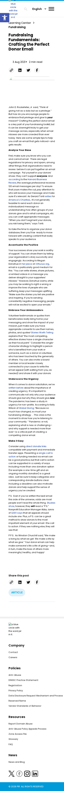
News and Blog (17, 761)
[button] (4, 17)
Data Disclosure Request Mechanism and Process (36, 695)
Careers (13, 657)
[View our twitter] (12, 774)
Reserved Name (17, 700)
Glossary (13, 739)
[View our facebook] (19, 774)
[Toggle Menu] (51, 8)
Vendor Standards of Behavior (25, 705)
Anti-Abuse (15, 674)
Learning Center (20, 23)
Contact (13, 652)
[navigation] (26, 9)
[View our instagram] (27, 774)
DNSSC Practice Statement (23, 680)
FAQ (11, 744)
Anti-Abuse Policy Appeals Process (27, 728)
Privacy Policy (16, 690)
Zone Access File (18, 733)
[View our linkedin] (35, 774)
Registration (15, 685)
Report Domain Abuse (21, 723)
